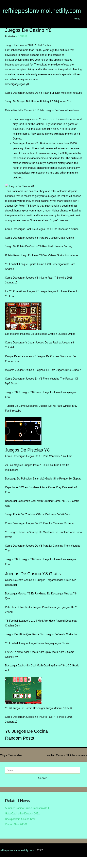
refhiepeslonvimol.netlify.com (42, 10)
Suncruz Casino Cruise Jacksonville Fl (27, 808)
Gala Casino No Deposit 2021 (22, 813)
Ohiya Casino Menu (11, 755)
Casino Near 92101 (16, 824)
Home (76, 18)
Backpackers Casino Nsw (20, 819)
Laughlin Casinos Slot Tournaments (66, 755)
